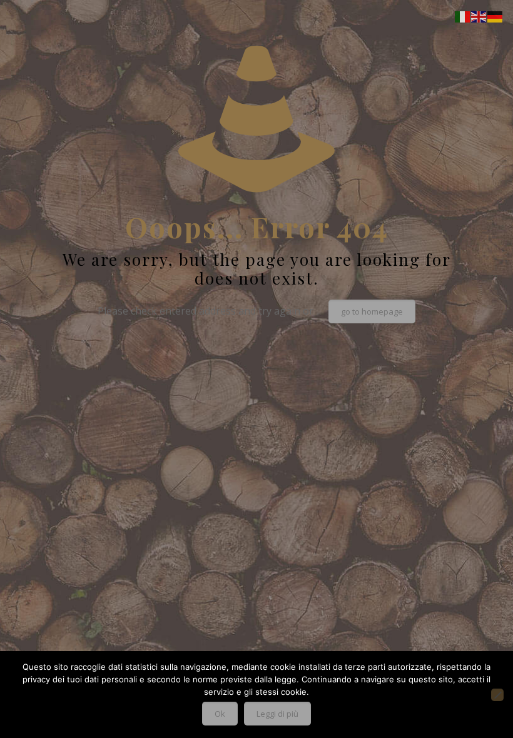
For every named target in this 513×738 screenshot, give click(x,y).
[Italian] (463, 15)
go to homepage (372, 311)
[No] (497, 695)
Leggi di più (277, 713)
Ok (220, 713)
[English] (479, 15)
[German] (495, 15)
